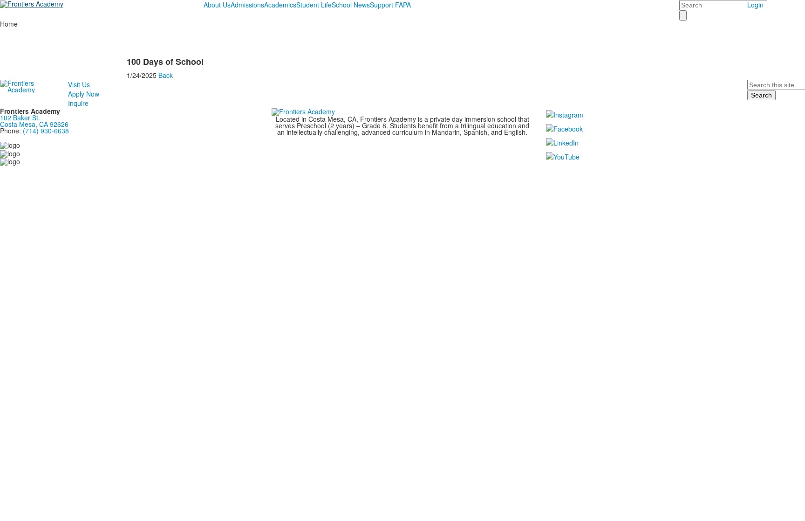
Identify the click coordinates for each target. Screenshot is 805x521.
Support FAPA (390, 4)
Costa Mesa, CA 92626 (34, 124)
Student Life (314, 4)
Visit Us (79, 84)
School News (351, 4)
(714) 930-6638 (46, 130)
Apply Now (83, 93)
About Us (217, 4)
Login (755, 4)
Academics (280, 4)
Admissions (247, 4)
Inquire (78, 103)
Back (165, 75)
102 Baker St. (22, 117)
